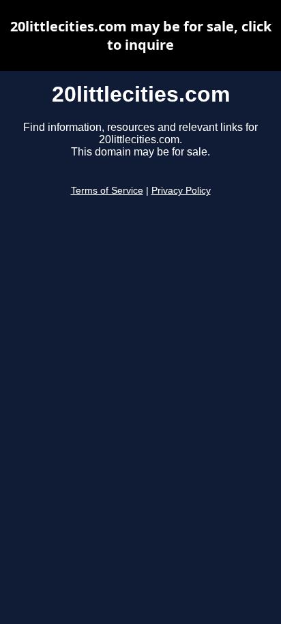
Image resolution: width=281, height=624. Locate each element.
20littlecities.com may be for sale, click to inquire (140, 35)
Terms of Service (107, 190)
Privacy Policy (181, 190)
